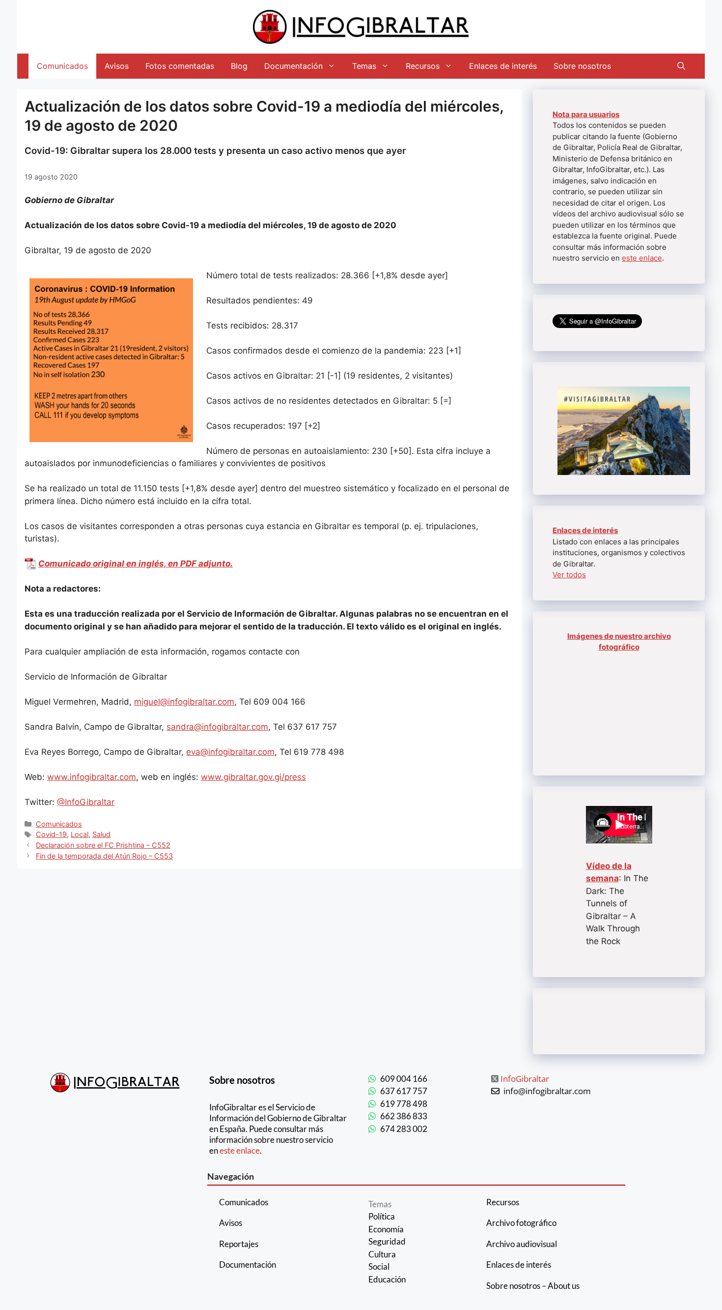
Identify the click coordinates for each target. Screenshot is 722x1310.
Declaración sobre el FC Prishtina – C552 (103, 845)
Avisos (117, 66)
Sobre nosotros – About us (533, 1285)
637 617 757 (403, 1091)
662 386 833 (403, 1116)
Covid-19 (51, 834)
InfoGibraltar (524, 1078)
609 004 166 (403, 1078)
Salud (101, 834)
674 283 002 (403, 1129)
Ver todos (569, 574)
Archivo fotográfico (521, 1223)
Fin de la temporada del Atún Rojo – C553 (104, 856)
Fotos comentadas (179, 66)
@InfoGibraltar (85, 802)
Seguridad (387, 1241)
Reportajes (238, 1244)
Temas (364, 66)
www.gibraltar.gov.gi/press (253, 777)
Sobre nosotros (582, 66)
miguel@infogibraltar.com (184, 702)
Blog (239, 66)
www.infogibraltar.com (91, 777)
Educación (387, 1279)
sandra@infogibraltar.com (217, 727)
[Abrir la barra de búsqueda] (681, 66)
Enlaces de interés (503, 66)
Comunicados (62, 66)
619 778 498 (403, 1104)
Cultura (382, 1254)
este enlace (642, 258)
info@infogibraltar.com (547, 1091)
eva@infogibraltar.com (230, 752)
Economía (386, 1229)
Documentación (293, 66)
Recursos (423, 66)
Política (381, 1216)
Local (79, 834)
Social (378, 1266)
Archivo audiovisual (521, 1244)
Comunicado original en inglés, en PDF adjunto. (135, 563)
